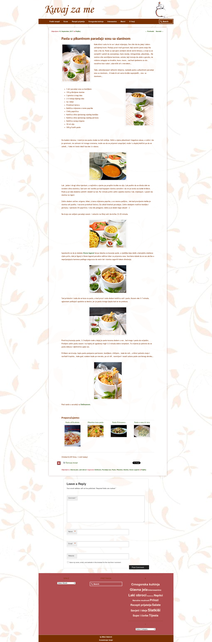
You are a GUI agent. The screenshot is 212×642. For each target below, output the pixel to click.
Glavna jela (74, 470)
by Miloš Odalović (106, 637)
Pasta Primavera (118, 423)
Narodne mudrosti (140, 600)
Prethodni (149, 31)
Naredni (159, 31)
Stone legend (88, 253)
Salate (156, 605)
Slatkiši (154, 610)
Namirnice (150, 596)
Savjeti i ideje (139, 610)
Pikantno (120, 470)
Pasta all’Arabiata (72, 423)
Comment (72, 498)
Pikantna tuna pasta (95, 423)
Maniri (123, 21)
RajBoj (78, 31)
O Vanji (132, 21)
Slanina (126, 470)
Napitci (158, 595)
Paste (114, 470)
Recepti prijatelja (78, 21)
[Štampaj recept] (64, 462)
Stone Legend (134, 470)
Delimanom (85, 405)
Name (72, 532)
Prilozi (154, 600)
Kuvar (66, 21)
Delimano (98, 470)
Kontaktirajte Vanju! (106, 640)
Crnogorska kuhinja (95, 21)
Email (72, 544)
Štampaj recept (72, 462)
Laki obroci (83, 470)
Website (71, 555)
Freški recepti (54, 21)
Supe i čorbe (140, 615)
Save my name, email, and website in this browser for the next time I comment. (95, 562)
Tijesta (153, 615)
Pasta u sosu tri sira (142, 423)
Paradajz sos (106, 470)
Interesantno (112, 21)
